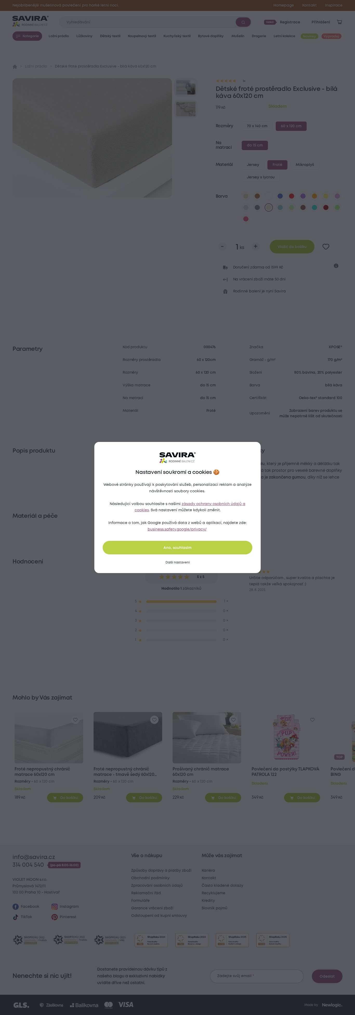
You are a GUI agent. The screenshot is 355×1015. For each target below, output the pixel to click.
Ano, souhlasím (177, 547)
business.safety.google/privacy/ (177, 529)
